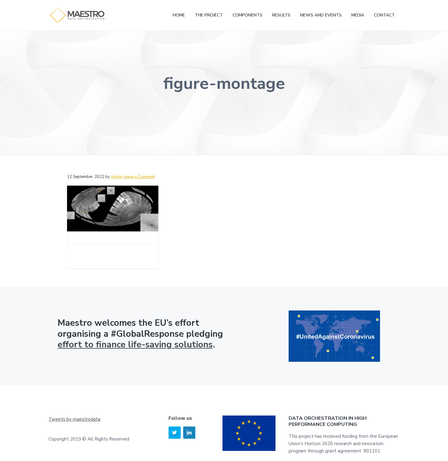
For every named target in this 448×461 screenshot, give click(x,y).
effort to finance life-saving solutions (135, 344)
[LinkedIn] (189, 433)
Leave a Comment (139, 177)
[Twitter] (175, 433)
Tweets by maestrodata (74, 419)
